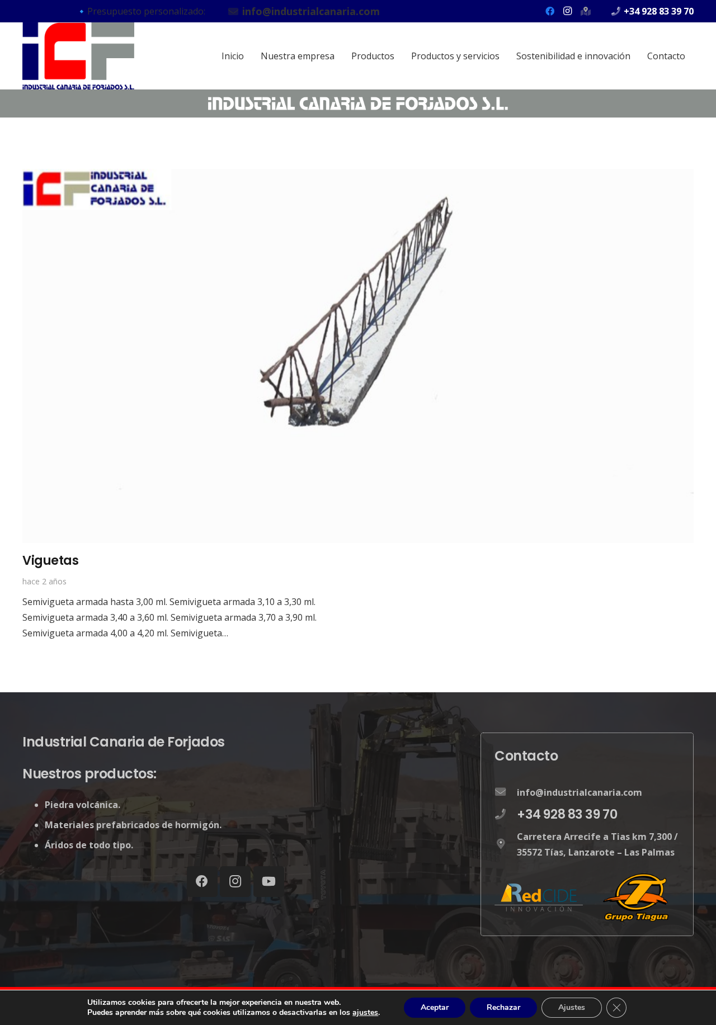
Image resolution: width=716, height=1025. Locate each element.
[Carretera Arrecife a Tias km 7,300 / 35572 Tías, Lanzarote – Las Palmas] (505, 844)
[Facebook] (550, 11)
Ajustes (571, 1007)
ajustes (365, 1013)
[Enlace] (78, 55)
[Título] (586, 11)
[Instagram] (568, 11)
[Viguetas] (358, 177)
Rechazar (503, 1007)
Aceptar (435, 1007)
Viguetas (50, 560)
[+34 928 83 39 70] (505, 814)
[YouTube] (268, 881)
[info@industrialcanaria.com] (505, 792)
